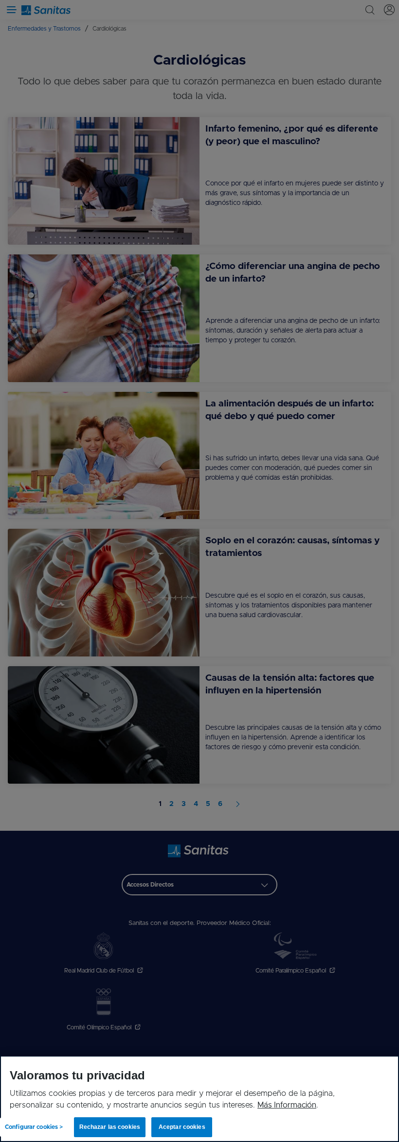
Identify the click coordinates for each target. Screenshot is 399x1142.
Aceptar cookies (182, 1127)
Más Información (286, 1105)
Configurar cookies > (34, 1127)
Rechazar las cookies (109, 1127)
